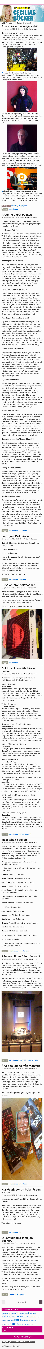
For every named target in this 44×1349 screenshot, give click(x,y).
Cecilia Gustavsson (30, 29)
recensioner (5, 1324)
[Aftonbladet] (9, 2)
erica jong (22, 1060)
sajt (23, 858)
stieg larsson (27, 1324)
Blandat (14, 206)
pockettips (23, 531)
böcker (5, 1316)
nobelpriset (5, 1320)
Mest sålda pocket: (14, 839)
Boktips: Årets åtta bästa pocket (18, 670)
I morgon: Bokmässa (16, 536)
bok (17, 1313)
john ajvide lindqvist (28, 1316)
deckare (12, 1316)
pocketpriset (23, 951)
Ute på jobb (22, 206)
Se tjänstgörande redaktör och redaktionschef (18, 1342)
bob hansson (12, 1313)
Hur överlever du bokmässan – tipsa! (21, 1191)
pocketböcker (26, 1320)
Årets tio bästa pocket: (17, 214)
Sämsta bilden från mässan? (21, 956)
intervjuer (22, 579)
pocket (27, 834)
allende (11, 1294)
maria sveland (32, 1060)
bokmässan (13, 209)
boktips (21, 834)
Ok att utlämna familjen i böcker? (18, 1239)
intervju (19, 1316)
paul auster (11, 1320)
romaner (21, 1324)
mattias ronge (36, 1316)
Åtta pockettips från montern (21, 1065)
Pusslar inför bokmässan (18, 585)
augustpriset (5, 1313)
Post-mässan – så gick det (19, 26)
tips (20, 1232)
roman (14, 1323)
